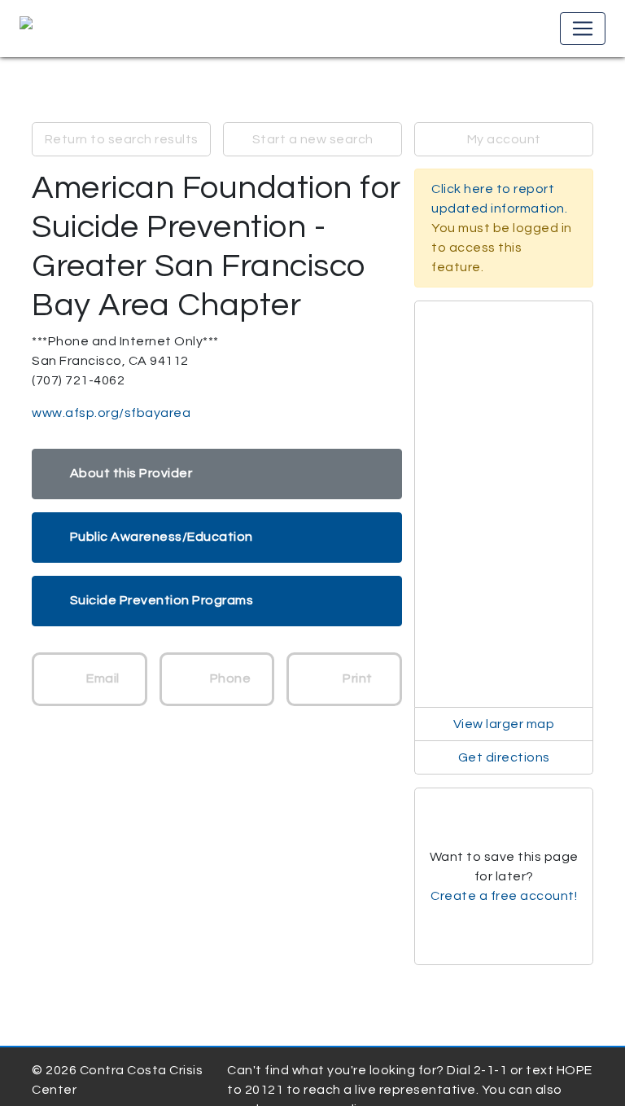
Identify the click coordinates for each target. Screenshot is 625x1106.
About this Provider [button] (131, 473)
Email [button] (102, 678)
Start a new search (313, 139)
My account (504, 139)
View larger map (504, 724)
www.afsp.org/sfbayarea (111, 412)
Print (356, 678)
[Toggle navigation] (582, 28)
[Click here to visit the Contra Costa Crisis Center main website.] (73, 28)
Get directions (504, 757)
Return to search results (122, 139)
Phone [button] (229, 678)
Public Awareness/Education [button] (161, 536)
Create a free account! (504, 895)
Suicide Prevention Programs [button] (162, 600)
